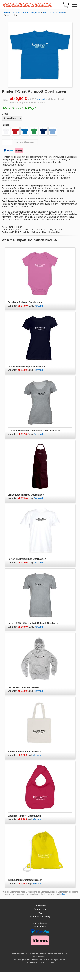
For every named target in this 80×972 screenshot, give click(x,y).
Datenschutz (40, 909)
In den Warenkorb (26, 142)
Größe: (5, 114)
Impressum (40, 905)
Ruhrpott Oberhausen (54, 12)
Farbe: (5, 125)
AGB (40, 913)
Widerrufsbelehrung (40, 916)
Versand (41, 99)
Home (7, 12)
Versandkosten (40, 923)
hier (63, 894)
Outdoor (16, 12)
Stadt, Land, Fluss (32, 12)
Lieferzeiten (40, 926)
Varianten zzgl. (21, 306)
